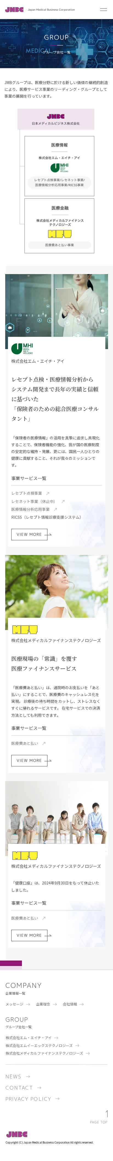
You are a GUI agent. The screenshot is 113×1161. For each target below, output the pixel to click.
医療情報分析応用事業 (30, 509)
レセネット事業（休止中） (34, 501)
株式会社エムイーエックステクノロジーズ (39, 1045)
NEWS (13, 1076)
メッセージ (14, 1004)
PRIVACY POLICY (28, 1099)
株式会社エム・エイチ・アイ (28, 1037)
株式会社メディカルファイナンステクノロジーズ (44, 1053)
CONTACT (19, 1087)
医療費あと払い (24, 743)
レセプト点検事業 (26, 493)
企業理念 (43, 1004)
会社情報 (70, 1004)
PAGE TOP (99, 1122)
